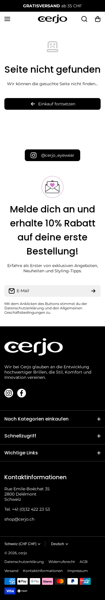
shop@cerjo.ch (19, 519)
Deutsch (57, 544)
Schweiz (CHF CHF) (20, 544)
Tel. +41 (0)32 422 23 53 (27, 509)
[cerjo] (52, 19)
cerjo (22, 553)
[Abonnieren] (93, 291)
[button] (98, 19)
